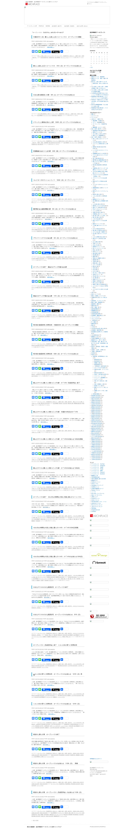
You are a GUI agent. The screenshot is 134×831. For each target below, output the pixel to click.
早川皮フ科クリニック (98, 276)
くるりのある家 (96, 219)
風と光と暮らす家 (97, 217)
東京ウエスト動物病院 (98, 135)
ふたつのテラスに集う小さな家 (100, 289)
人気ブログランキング (96, 506)
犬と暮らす (50, 578)
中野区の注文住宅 (95, 400)
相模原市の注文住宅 (96, 430)
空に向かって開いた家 (98, 273)
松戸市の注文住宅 (95, 448)
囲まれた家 (95, 266)
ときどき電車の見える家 (99, 237)
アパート (59, 636)
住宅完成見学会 (44, 57)
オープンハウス (64, 57)
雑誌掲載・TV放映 (97, 120)
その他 (93, 327)
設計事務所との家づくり (40, 756)
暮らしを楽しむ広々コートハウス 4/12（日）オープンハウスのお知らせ (57, 66)
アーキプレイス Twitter (97, 467)
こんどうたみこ (64, 726)
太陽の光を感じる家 (98, 212)
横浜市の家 (70, 403)
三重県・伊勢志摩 (95, 351)
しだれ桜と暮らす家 (98, 204)
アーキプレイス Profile (97, 469)
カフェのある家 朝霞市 (99, 232)
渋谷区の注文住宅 (95, 408)
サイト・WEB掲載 (97, 122)
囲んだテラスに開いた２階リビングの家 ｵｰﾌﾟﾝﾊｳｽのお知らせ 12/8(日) (56, 468)
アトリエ (93, 117)
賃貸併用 (75, 345)
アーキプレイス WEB (97, 470)
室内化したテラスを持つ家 (99, 205)
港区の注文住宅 (95, 399)
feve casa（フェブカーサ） (98, 493)
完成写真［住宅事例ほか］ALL (100, 356)
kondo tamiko (50, 271)
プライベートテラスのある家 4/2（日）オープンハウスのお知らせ (55, 238)
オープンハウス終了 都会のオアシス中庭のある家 (50, 267)
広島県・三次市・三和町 (97, 349)
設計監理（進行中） (57, 26)
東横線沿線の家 (78, 403)
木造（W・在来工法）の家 (73, 286)
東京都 (55, 635)
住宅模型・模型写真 (96, 330)
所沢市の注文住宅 (95, 443)
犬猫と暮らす (43, 519)
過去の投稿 (35, 820)
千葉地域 (37, 520)
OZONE (78, 578)
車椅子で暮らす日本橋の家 (99, 284)
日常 (92, 292)
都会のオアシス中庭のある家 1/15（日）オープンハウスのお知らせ (55, 296)
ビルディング (97, 379)
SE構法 (65, 345)
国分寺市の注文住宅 (96, 421)
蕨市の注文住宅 (95, 438)
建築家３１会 (94, 336)
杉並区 (64, 316)
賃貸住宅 (60, 635)
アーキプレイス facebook (98, 473)
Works (92, 354)
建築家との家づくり (53, 490)
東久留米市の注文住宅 (54, 142)
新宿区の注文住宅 (95, 410)
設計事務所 (57, 57)
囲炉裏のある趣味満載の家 (99, 160)
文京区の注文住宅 (95, 403)
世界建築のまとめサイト (96, 758)
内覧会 (60, 316)
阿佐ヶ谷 (68, 636)
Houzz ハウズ (94, 483)
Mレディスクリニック (98, 248)
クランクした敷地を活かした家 (60, 141)
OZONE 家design (74, 724)
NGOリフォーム (97, 251)
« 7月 (91, 67)
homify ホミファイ (95, 482)
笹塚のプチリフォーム (98, 279)
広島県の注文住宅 (95, 456)
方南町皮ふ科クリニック (99, 214)
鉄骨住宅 (66, 488)
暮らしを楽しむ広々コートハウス (46, 56)
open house (51, 231)
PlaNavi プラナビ (95, 490)
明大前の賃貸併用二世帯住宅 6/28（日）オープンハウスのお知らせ (55, 354)
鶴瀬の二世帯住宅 (97, 281)
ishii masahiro (50, 41)
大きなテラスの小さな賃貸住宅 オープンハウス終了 (50, 587)
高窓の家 (95, 256)
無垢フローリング (53, 200)
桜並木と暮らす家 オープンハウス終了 (46, 734)
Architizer (93, 511)
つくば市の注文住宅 (39, 171)
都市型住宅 (97, 359)
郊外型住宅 (97, 361)
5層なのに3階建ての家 (98, 258)
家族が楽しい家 (96, 263)
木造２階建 (40, 814)
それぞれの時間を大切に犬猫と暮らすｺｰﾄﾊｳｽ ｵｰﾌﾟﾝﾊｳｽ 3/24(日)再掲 (55, 527)
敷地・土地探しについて (97, 295)
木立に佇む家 (96, 245)
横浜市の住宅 (80, 459)
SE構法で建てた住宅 (58, 86)
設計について (94, 294)
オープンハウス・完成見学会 (62, 56)
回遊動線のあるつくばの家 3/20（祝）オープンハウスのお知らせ (55, 151)
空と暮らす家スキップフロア (100, 233)
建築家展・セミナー (98, 127)
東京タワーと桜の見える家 (99, 238)
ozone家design (95, 335)
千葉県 (81, 519)
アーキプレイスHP (32, 26)
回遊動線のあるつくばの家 (99, 153)
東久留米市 (40, 144)
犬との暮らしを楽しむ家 (99, 133)
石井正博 (64, 635)
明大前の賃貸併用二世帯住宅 (100, 165)
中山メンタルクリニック (99, 209)
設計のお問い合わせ (82, 26)
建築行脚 (93, 323)
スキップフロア (54, 229)
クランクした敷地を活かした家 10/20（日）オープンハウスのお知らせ (57, 122)
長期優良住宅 (94, 310)
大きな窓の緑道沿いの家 (44, 113)
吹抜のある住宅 (98, 372)
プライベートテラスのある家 (100, 178)
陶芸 (92, 114)
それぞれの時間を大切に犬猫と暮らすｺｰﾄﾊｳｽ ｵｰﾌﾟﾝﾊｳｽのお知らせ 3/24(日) (58, 556)
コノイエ (93, 491)
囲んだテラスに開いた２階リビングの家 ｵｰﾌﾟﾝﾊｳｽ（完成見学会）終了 (57, 383)
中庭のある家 (67, 287)
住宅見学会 (79, 488)
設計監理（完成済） (69, 26)
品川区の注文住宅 (95, 415)
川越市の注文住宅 (95, 441)
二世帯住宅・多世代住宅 (100, 366)
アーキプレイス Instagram (98, 465)
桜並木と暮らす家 (77, 753)
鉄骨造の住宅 (73, 459)
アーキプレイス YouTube (98, 464)
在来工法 (43, 816)
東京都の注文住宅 (63, 229)
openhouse (72, 258)
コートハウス (61, 519)
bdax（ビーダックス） (97, 495)
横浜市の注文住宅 (45, 403)
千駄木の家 (95, 261)
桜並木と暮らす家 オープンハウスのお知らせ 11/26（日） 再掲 (55, 763)
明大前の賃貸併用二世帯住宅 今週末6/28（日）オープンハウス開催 (55, 325)
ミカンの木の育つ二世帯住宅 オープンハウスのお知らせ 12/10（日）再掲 (57, 674)
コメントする (45, 667)
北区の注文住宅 (43, 755)
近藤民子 (70, 548)
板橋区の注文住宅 (95, 416)
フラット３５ (94, 317)
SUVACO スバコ (95, 498)
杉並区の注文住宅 (72, 229)
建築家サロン (94, 480)
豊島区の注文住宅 (95, 402)
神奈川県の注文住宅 (46, 459)
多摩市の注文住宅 (39, 258)
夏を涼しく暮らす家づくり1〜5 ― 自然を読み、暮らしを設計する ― (99, 83)
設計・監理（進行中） (67, 170)
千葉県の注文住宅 (50, 517)
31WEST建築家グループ (97, 338)
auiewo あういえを (96, 503)
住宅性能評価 (94, 312)
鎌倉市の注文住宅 (95, 431)
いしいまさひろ (56, 726)
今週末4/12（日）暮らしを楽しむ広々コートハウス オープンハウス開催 (57, 37)
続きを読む (50, 47)
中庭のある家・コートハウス (59, 286)
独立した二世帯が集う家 (99, 207)
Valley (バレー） (97, 274)
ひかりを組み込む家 (98, 228)
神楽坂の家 (95, 259)
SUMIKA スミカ (95, 487)
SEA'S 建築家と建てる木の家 (98, 478)
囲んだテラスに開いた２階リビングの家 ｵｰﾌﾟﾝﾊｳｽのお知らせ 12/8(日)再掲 (58, 439)
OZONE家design (95, 477)
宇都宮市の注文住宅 (96, 452)
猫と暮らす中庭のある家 (99, 230)
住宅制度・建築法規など (97, 315)
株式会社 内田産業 (68, 814)
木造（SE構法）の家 (99, 384)
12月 (51, 726)
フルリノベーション (78, 200)
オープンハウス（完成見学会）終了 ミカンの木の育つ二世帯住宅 (55, 645)
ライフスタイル (76, 517)
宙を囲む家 (95, 255)
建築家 (33, 520)
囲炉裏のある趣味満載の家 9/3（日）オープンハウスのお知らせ (54, 209)
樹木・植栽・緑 (95, 307)
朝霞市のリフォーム (98, 246)
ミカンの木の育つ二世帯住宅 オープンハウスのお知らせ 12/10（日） (57, 704)
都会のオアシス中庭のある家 (100, 181)
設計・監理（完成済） (96, 137)
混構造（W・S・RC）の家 (100, 390)
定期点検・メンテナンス (97, 300)
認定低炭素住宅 (95, 309)
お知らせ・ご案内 (73, 56)
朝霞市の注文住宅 (95, 439)
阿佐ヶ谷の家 (96, 250)
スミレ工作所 (96, 210)
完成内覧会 (54, 115)
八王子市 (80, 665)
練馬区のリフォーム (98, 199)
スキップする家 (96, 264)
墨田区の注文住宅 (95, 412)
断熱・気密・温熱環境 (43, 142)
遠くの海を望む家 (97, 158)
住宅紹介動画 (96, 394)
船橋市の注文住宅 (60, 517)
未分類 (93, 353)
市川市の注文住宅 (95, 449)
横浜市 (60, 403)
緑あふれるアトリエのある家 (100, 220)
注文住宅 (68, 316)
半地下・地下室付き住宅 (100, 374)
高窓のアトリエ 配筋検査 (97, 76)
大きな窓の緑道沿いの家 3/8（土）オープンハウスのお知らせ (54, 95)
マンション (61, 200)
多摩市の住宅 (65, 258)
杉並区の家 (45, 231)
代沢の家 (95, 268)
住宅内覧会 (43, 86)
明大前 (36, 376)
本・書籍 (93, 322)
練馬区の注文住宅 (95, 407)
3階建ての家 (97, 363)
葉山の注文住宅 (95, 433)
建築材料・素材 (95, 304)
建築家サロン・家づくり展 (97, 340)
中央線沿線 (41, 316)
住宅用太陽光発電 (95, 313)
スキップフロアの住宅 (99, 367)
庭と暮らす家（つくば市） (99, 215)
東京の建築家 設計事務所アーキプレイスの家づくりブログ (42, 2)
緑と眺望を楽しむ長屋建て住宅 (100, 201)
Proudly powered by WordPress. (98, 826)
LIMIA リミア (94, 496)
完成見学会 (51, 57)
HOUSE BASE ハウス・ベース (98, 501)
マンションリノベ (68, 200)
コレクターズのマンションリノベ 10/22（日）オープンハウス (54, 180)
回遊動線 (69, 171)
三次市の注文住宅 (95, 457)
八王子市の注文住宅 (50, 665)
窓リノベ (34, 202)
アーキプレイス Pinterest (97, 472)
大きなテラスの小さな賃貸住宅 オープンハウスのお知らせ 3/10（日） (57, 614)
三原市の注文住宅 (95, 459)
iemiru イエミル (95, 500)
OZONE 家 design (72, 577)
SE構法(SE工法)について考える (42, 229)
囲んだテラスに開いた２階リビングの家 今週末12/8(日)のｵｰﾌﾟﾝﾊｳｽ (55, 412)
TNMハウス (95, 243)
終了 (57, 519)
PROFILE (41, 26)
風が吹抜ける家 (96, 253)
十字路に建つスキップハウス (100, 225)
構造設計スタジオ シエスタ (56, 814)
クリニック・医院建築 (99, 377)
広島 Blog (93, 508)
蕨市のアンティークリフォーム (100, 191)
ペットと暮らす (69, 519)
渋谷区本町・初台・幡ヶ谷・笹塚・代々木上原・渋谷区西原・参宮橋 (99, 343)
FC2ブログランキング (96, 505)
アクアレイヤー (75, 171)
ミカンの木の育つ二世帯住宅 (100, 196)
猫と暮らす (76, 519)
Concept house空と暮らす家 (98, 328)
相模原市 (60, 115)
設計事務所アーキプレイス (40, 549)
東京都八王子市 (39, 726)
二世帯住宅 (70, 345)
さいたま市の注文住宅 (96, 436)
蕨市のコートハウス (98, 223)
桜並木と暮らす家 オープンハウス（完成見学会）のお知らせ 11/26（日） (57, 792)
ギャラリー (94, 115)
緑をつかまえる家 (97, 282)
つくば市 (64, 171)
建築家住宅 (56, 816)
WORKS (48, 26)
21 (102, 61)
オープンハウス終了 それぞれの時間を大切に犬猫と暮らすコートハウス (57, 497)
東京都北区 (62, 755)
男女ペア (79, 548)
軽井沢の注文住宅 (95, 454)
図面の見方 (94, 305)
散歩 (92, 325)
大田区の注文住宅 (95, 413)
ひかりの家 (95, 271)
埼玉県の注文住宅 (95, 434)
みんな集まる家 (96, 241)
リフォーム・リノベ (99, 376)
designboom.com (95, 509)
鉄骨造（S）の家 (98, 385)
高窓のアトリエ (96, 132)
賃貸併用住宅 (97, 364)
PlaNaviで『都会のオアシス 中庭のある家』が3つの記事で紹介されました (99, 101)
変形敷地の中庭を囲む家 (99, 130)
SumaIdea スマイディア (97, 485)
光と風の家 (95, 277)
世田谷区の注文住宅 (96, 405)
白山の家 (95, 269)
